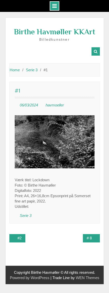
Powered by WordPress (29, 278)
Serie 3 (25, 215)
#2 (19, 238)
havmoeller (55, 105)
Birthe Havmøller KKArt (54, 32)
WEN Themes (87, 278)
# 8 (89, 238)
